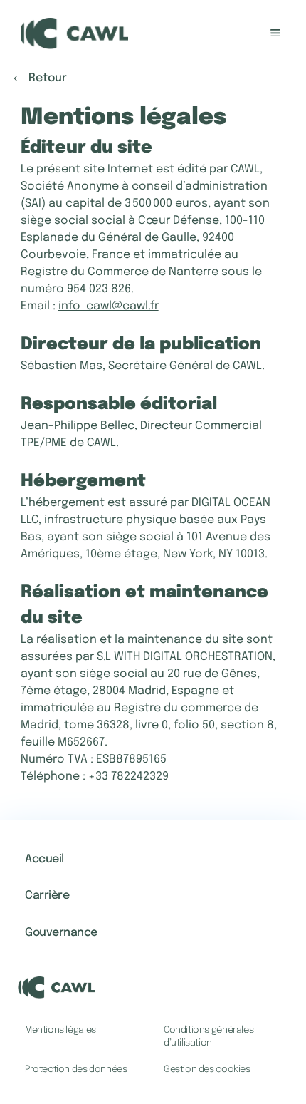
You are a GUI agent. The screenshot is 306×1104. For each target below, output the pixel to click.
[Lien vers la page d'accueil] (74, 33)
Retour (47, 78)
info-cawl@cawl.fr (108, 306)
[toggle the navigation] (275, 33)
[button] (222, 1070)
